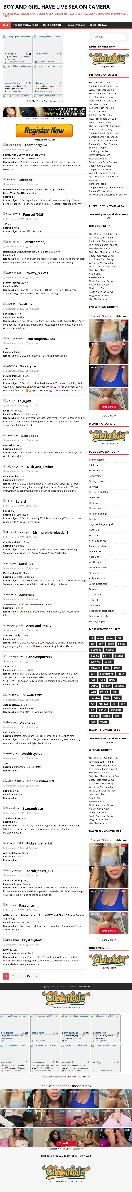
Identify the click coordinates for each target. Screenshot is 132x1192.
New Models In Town (100, 122)
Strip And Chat (97, 270)
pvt (92, 704)
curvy (117, 668)
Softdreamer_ (34, 242)
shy (92, 710)
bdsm (111, 644)
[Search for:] (109, 37)
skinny (102, 710)
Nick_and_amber (40, 466)
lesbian (106, 686)
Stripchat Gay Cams (99, 248)
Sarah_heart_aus (40, 871)
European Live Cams (100, 82)
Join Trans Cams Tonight (102, 259)
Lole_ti (21, 501)
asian (110, 638)
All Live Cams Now (99, 284)
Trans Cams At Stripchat (102, 266)
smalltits (116, 710)
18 (92, 638)
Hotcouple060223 (41, 339)
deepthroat (106, 674)
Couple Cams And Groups (103, 144)
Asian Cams (95, 273)
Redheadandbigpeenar (101, 610)
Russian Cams (96, 277)
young (103, 722)
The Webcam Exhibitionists (103, 234)
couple (109, 661)
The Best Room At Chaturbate (105, 125)
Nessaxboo (29, 435)
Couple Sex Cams (99, 25)
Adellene (26, 180)
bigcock (109, 650)
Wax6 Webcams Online (101, 89)
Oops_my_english (98, 616)
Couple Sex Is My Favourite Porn (106, 187)
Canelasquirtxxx (39, 657)
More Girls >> (109, 415)
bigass (121, 644)
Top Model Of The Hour (101, 107)
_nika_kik (93, 599)
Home (5, 25)
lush (93, 692)
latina (94, 686)
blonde (119, 655)
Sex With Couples (98, 147)
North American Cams (101, 281)
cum (107, 668)
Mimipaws (94, 605)
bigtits (107, 655)
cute (93, 674)
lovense (119, 686)
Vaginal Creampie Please (102, 172)
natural (95, 697)
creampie (95, 668)
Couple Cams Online (100, 165)
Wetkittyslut (32, 753)
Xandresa (26, 594)
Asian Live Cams (97, 111)
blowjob (95, 661)
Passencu (26, 905)
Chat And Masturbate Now (103, 86)
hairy (112, 680)
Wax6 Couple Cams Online (103, 140)
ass (119, 638)
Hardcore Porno (97, 183)
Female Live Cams (75, 25)
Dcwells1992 (32, 695)
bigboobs (96, 650)
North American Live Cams (103, 100)
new (106, 697)
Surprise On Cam (98, 104)
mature (104, 692)
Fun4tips (25, 304)
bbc (92, 644)
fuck (102, 680)
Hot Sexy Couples (98, 158)
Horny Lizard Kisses (99, 154)
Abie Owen (34, 149)
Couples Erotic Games (101, 169)
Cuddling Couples (98, 151)
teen (93, 722)
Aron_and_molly (38, 625)
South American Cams (101, 291)
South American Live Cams (103, 93)
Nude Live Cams (97, 288)
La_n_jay (24, 401)
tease (118, 716)
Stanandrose (33, 808)
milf (115, 692)
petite (116, 697)
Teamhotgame (36, 145)
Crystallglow (32, 940)
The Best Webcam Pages (25, 25)
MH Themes (84, 986)
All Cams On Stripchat (101, 115)
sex (114, 704)
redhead (103, 704)
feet (93, 680)
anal (100, 638)
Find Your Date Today (100, 129)
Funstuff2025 (33, 214)
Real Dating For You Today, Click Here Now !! (66, 1155)
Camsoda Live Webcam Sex (103, 136)
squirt (94, 716)
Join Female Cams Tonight (103, 244)
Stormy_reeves (36, 273)
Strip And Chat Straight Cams (105, 252)
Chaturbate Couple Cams (102, 241)
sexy (123, 704)
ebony (121, 674)
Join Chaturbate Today (101, 97)
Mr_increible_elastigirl (50, 532)
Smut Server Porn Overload (103, 162)
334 (28, 976)
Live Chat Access (98, 299)
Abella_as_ (28, 722)
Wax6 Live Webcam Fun (101, 262)
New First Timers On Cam (103, 118)
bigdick (95, 655)
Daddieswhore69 (40, 781)
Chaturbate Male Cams (101, 255)
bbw (101, 644)
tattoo (106, 716)
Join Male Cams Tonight (101, 237)
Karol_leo (26, 563)
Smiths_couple (97, 621)
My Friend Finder (52, 25)
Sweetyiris (28, 366)
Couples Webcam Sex (100, 191)
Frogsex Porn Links (99, 295)
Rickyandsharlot (39, 843)
